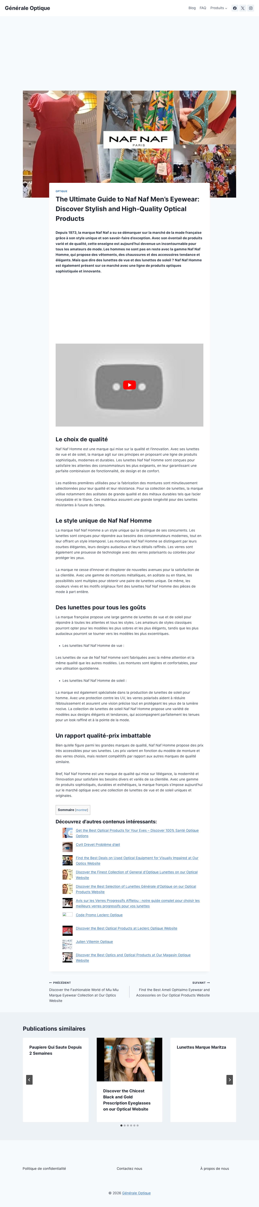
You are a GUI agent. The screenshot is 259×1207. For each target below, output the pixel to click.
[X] (242, 8)
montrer (81, 810)
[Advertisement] (129, 60)
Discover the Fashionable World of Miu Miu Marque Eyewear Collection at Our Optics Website (84, 992)
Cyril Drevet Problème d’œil (98, 845)
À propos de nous (214, 1169)
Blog (192, 8)
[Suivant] (229, 1080)
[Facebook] (234, 8)
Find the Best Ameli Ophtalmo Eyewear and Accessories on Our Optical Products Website (173, 989)
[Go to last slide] (29, 1080)
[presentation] (129, 1059)
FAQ (203, 8)
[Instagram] (250, 8)
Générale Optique (136, 1193)
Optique (61, 191)
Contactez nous (129, 1169)
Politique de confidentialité (44, 1169)
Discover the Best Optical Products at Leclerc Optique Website (126, 928)
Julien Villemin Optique (94, 942)
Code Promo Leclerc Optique (99, 915)
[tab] (121, 1125)
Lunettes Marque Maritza (201, 1047)
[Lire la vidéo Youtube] (129, 385)
